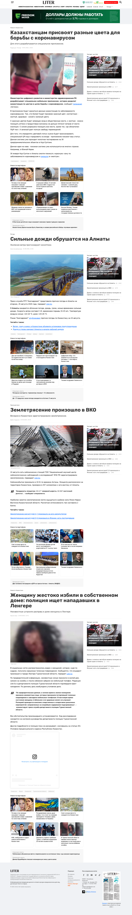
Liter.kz (49, 304)
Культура (69, 6)
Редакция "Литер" (15, 48)
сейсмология (52, 522)
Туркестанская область (39, 791)
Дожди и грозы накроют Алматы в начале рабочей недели (38, 329)
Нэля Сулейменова (16, 249)
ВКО (20, 522)
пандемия (23, 161)
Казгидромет (21, 334)
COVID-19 (31, 161)
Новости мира (39, 6)
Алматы (13, 334)
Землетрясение (28, 522)
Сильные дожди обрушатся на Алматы (101, 82)
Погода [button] (109, 6)
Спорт (63, 6)
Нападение (28, 791)
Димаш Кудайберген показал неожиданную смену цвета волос (34, 859)
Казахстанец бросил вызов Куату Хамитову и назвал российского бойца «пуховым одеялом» (45, 227)
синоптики (49, 334)
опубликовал (34, 318)
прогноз (41, 334)
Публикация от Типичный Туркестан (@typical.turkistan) (34, 785)
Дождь (35, 334)
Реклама (70, 876)
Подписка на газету (111, 2)
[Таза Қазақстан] (99, 2)
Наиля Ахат (13, 615)
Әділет (82, 6)
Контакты (70, 882)
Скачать (104, 903)
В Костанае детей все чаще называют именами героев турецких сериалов (39, 222)
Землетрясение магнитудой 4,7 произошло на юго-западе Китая (38, 514)
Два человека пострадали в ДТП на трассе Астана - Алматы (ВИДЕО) (36, 583)
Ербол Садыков (15, 420)
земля (36, 522)
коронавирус (14, 161)
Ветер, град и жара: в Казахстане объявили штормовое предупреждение (45, 326)
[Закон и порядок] (88, 2)
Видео (21, 791)
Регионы (76, 6)
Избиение (51, 791)
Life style (56, 6)
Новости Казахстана (25, 6)
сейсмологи (43, 522)
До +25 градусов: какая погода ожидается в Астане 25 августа (34, 398)
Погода (29, 334)
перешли (44, 156)
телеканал (77, 104)
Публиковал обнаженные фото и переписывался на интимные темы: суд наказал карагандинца (46, 854)
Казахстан (14, 522)
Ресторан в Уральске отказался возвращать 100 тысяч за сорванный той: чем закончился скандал (104, 71)
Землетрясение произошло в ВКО (99, 87)
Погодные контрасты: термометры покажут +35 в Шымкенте (33, 393)
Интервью (48, 6)
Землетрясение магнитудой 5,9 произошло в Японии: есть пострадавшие (42, 518)
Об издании (71, 874)
